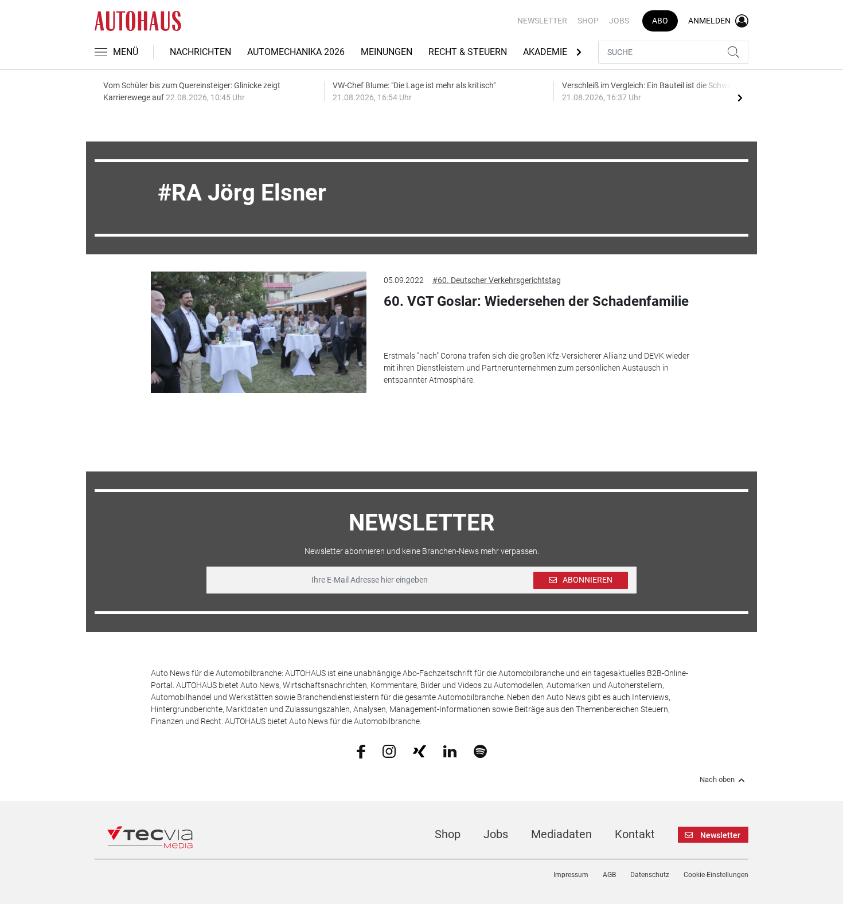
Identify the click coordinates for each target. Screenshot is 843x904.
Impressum (570, 875)
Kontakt (635, 834)
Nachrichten (200, 51)
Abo (660, 20)
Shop (588, 20)
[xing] (419, 750)
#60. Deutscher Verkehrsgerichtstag (496, 280)
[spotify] (480, 750)
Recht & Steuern (467, 51)
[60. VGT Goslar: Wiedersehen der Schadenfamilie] (258, 332)
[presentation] (739, 97)
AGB (609, 875)
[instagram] (389, 750)
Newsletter (542, 20)
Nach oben (717, 780)
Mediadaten (561, 834)
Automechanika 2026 (296, 51)
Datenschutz (649, 875)
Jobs (619, 20)
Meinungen (386, 51)
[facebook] (361, 751)
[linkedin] (449, 750)
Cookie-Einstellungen (716, 875)
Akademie (545, 51)
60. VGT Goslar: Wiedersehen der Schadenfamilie (536, 301)
